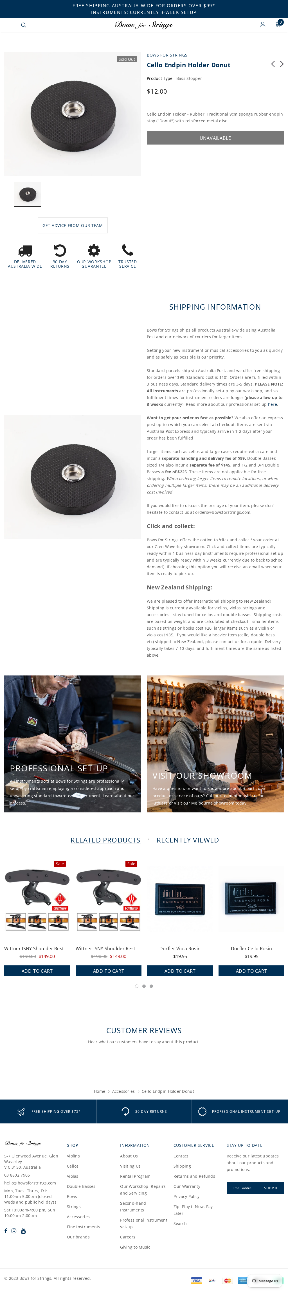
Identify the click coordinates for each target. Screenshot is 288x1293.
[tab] (104, 840)
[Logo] (143, 25)
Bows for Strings (167, 55)
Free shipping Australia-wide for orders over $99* (144, 6)
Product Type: (160, 78)
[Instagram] (14, 1230)
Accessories (123, 1091)
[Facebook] (5, 1230)
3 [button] (151, 986)
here (272, 404)
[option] (72, 114)
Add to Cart (37, 971)
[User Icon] (263, 25)
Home (99, 1091)
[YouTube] (23, 1230)
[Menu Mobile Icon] (8, 25)
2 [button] (144, 986)
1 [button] (136, 986)
